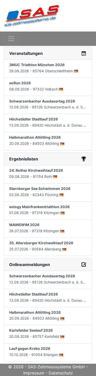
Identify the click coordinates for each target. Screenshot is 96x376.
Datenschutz (61, 372)
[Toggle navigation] (11, 39)
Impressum (33, 372)
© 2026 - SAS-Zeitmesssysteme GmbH (46, 366)
